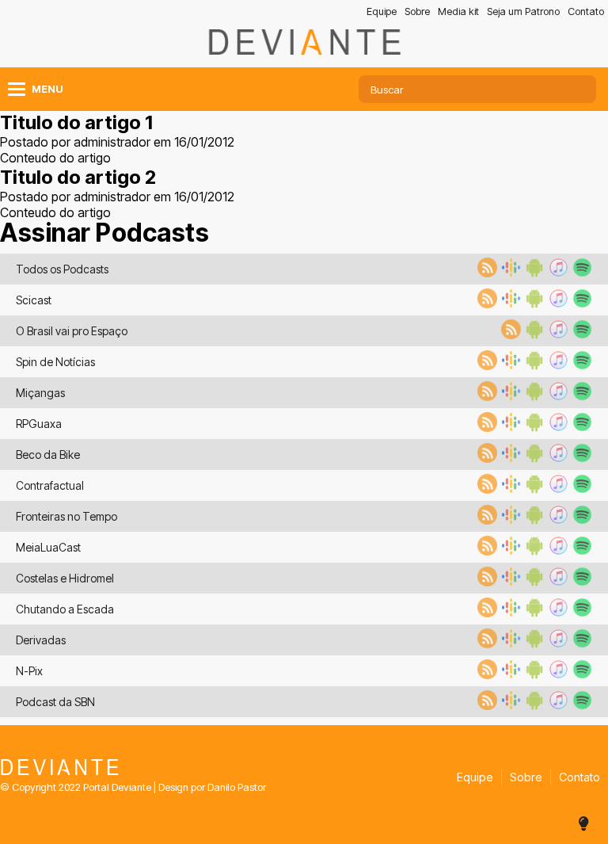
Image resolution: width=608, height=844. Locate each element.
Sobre (417, 11)
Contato (586, 11)
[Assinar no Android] (533, 273)
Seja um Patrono (523, 11)
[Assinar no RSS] (485, 273)
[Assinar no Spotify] (580, 273)
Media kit (458, 11)
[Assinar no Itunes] (556, 273)
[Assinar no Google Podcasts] (509, 273)
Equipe (382, 11)
